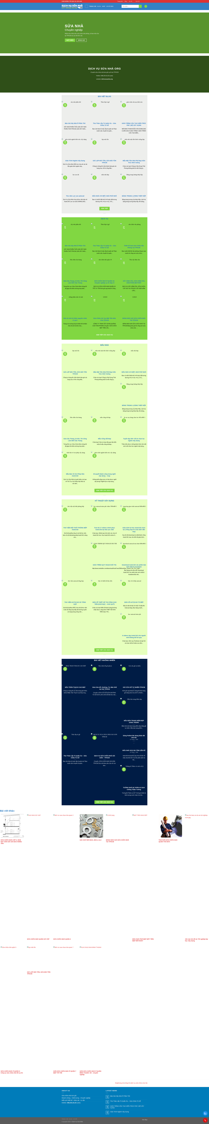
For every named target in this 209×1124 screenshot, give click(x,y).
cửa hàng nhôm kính (127, 1083)
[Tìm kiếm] (86, 6)
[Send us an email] (146, 1)
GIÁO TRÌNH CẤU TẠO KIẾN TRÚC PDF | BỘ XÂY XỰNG (127, 1107)
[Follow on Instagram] (143, 1)
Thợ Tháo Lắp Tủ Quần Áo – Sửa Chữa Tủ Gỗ (125, 1101)
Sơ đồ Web (109, 6)
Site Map (144, 1119)
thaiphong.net (97, 1083)
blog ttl (105, 1083)
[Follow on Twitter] (144, 1)
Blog (126, 1)
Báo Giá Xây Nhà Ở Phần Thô (120, 1096)
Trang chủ (120, 1)
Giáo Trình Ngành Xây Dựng (119, 1112)
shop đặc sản (139, 1083)
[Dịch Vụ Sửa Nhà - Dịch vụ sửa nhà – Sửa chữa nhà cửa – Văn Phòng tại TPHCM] (72, 6)
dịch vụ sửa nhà (114, 1083)
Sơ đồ (130, 1)
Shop (103, 6)
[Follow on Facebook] (141, 1)
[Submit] (140, 6)
